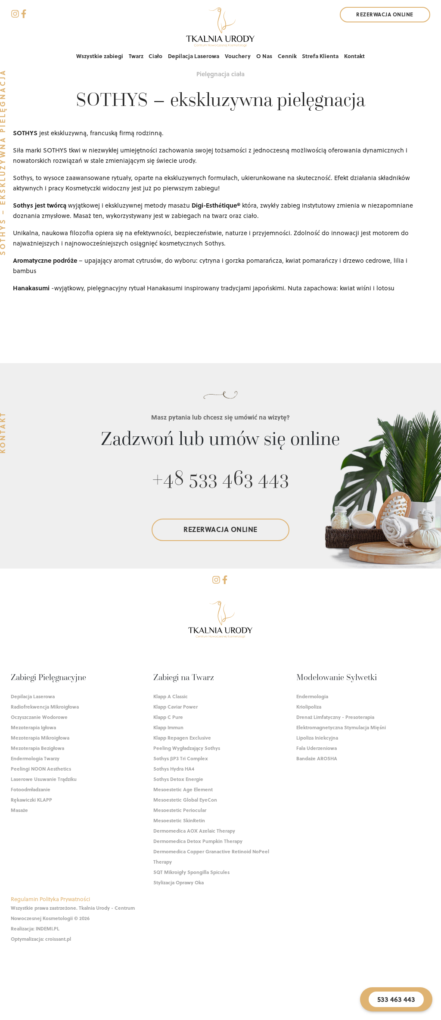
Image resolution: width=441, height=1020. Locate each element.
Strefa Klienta (320, 56)
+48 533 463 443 (220, 477)
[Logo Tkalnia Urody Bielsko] (220, 621)
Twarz (136, 56)
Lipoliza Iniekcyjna (317, 737)
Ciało (155, 56)
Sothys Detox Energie (178, 779)
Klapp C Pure (168, 717)
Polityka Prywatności (65, 899)
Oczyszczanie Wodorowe (39, 717)
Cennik (287, 56)
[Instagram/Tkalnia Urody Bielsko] (15, 15)
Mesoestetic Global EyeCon (185, 799)
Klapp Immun (168, 727)
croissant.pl (58, 938)
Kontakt (354, 56)
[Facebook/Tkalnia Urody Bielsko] (23, 15)
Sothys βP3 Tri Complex (180, 758)
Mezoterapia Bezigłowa (37, 748)
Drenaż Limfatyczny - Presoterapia (335, 717)
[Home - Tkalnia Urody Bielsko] (220, 28)
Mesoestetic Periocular (179, 810)
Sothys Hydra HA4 (173, 768)
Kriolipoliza (308, 706)
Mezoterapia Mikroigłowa (40, 737)
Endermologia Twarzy (35, 758)
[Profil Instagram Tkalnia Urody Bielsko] (216, 581)
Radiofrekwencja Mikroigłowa (45, 706)
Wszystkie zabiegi (99, 56)
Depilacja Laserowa (193, 56)
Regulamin (24, 899)
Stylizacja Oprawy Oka (178, 882)
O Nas (264, 56)
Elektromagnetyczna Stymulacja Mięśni (341, 727)
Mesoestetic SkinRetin (179, 820)
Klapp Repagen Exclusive (182, 737)
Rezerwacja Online (384, 14)
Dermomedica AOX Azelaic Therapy (194, 830)
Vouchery (238, 56)
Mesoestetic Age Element (183, 789)
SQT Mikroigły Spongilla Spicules (191, 872)
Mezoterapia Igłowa (33, 727)
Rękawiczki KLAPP (31, 799)
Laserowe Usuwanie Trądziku (44, 779)
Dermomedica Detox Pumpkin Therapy (197, 841)
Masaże (19, 810)
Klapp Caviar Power (175, 706)
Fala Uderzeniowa (316, 748)
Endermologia (312, 696)
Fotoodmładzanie (30, 789)
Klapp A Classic (170, 696)
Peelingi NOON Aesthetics (41, 768)
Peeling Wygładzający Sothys (186, 748)
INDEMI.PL (47, 928)
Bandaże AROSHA (316, 758)
